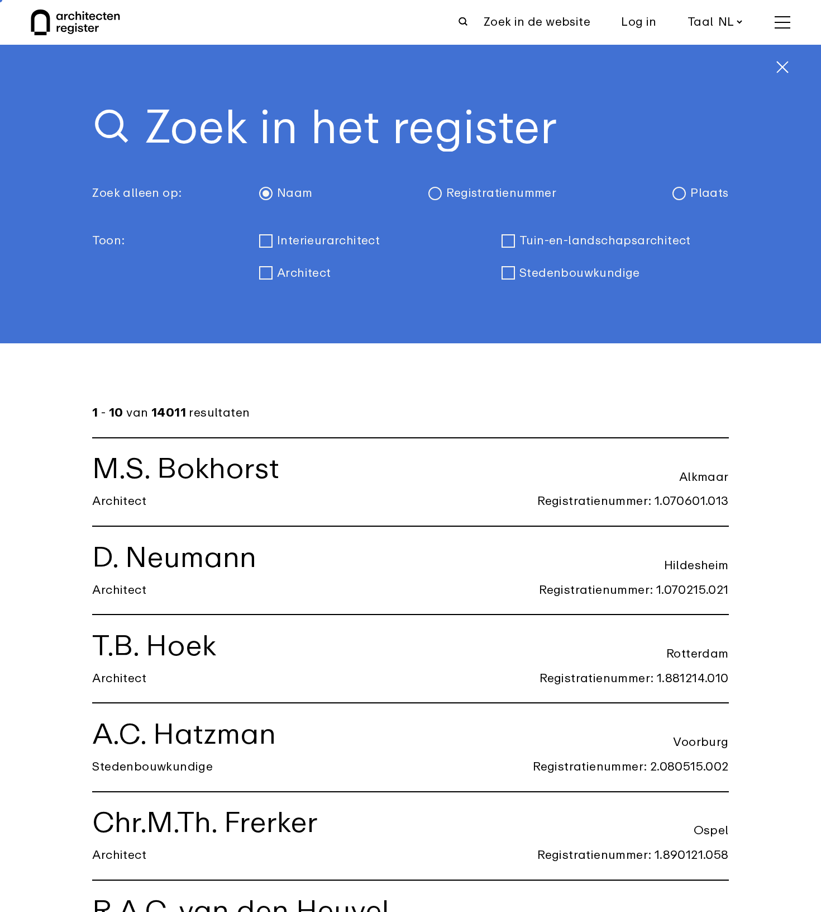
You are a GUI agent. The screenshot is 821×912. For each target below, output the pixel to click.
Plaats (709, 193)
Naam (295, 193)
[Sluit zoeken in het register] (782, 67)
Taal (701, 22)
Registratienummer (501, 193)
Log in (638, 22)
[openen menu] (782, 22)
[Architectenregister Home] (75, 22)
